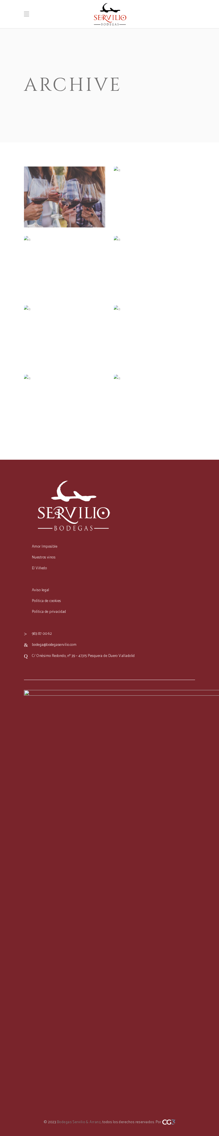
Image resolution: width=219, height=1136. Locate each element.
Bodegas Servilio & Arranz (79, 1122)
